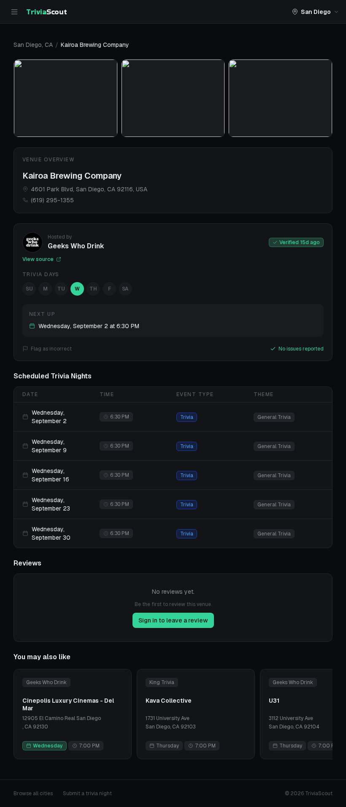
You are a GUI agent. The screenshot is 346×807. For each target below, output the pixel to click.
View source (38, 259)
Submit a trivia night (87, 793)
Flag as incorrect (51, 348)
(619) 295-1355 (52, 200)
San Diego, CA (33, 45)
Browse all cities (33, 793)
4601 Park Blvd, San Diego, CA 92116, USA (89, 189)
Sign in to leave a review (173, 620)
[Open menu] (14, 11)
